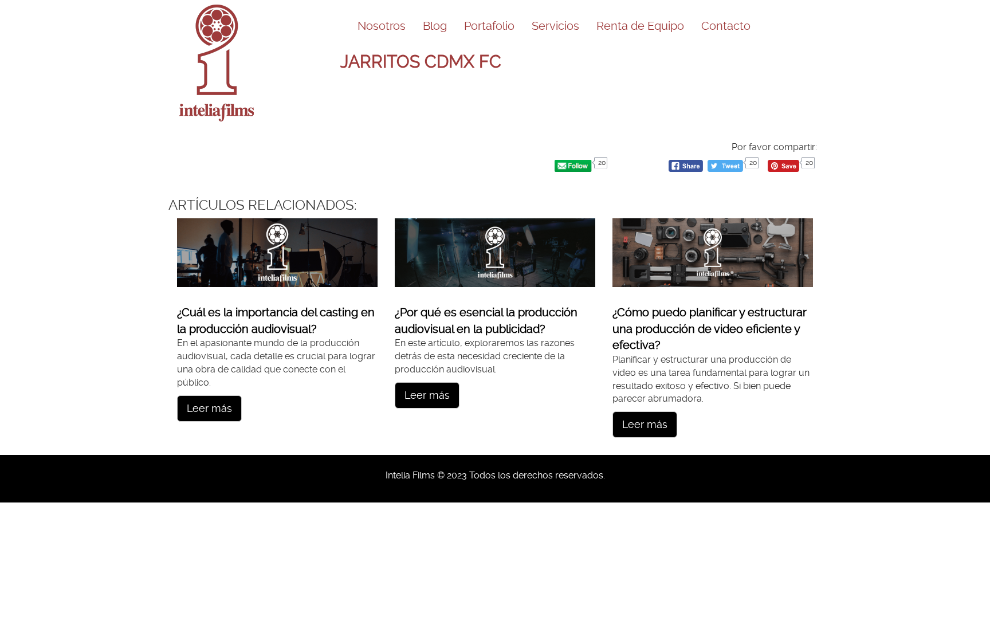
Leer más (209, 408)
